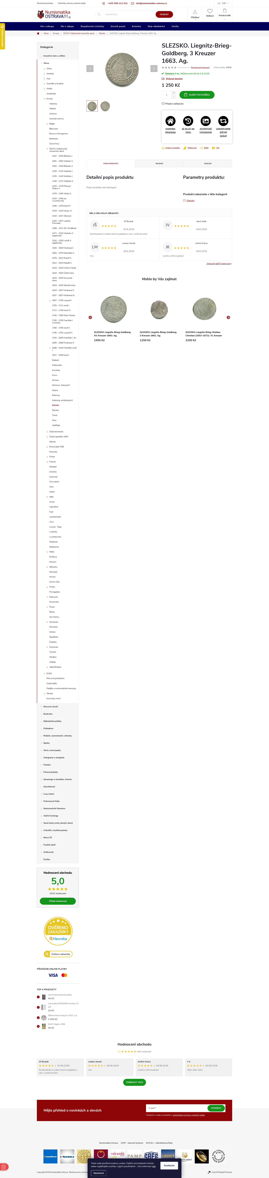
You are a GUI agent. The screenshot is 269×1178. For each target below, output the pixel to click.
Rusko (52, 607)
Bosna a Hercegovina (58, 133)
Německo (53, 567)
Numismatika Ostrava (108, 1143)
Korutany (56, 370)
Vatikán (52, 662)
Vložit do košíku (199, 94)
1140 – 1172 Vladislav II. (63, 181)
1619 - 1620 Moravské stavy (62, 279)
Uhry (54, 420)
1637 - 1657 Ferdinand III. (63, 295)
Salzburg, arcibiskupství (62, 400)
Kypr (51, 511)
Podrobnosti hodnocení (200, 67)
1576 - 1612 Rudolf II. (62, 258)
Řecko (52, 612)
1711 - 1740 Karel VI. (61, 310)
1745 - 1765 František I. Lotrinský (62, 321)
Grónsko (53, 471)
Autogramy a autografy (53, 757)
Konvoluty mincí (54, 698)
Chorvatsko (54, 481)
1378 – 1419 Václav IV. (62, 211)
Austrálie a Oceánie (55, 83)
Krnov (54, 375)
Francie (52, 461)
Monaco (52, 562)
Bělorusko (53, 128)
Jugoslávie (53, 506)
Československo (56, 431)
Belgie (52, 123)
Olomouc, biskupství (61, 385)
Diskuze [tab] (207, 163)
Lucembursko (55, 536)
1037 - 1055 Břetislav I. (62, 156)
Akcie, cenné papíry (52, 750)
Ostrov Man (54, 582)
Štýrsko (55, 410)
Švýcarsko (53, 647)
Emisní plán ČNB (56, 446)
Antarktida (51, 93)
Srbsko (52, 632)
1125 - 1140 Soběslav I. (62, 176)
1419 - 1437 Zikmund (61, 216)
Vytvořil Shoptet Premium (221, 1172)
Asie (48, 78)
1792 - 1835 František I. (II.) (64, 337)
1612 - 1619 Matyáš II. (62, 263)
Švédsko (53, 642)
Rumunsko (54, 602)
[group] (113, 317)
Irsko (51, 486)
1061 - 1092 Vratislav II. (62, 161)
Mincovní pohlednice (55, 678)
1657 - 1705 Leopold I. (62, 300)
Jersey (52, 502)
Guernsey (53, 476)
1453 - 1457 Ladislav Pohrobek (61, 222)
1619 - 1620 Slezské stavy (63, 285)
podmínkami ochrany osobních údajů (189, 1115)
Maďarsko (53, 542)
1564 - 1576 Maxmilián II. (63, 253)
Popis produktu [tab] (110, 163)
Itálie (51, 496)
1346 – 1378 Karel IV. (61, 206)
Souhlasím (169, 1165)
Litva (51, 522)
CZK (224, 3)
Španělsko (53, 637)
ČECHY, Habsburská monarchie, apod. (58, 149)
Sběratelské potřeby (52, 721)
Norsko (52, 577)
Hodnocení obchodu (134, 1044)
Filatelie (47, 765)
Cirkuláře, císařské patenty (55, 830)
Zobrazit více (134, 1082)
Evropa (50, 98)
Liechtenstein (55, 516)
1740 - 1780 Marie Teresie (63, 315)
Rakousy (56, 395)
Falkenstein (57, 365)
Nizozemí (53, 572)
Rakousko (53, 597)
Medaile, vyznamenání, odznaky (57, 735)
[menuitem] (47, 26)
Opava (55, 390)
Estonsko (53, 451)
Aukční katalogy (50, 815)
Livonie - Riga (55, 527)
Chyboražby (52, 683)
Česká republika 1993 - (59, 436)
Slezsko (55, 405)
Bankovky (47, 714)
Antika (49, 88)
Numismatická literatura (54, 808)
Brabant (55, 360)
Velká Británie (55, 667)
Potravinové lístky (51, 801)
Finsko (52, 456)
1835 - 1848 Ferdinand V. (63, 342)
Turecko (52, 652)
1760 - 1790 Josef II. (61, 327)
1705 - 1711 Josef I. (61, 305)
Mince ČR (47, 837)
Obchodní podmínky (45, 3)
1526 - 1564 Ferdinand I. (63, 248)
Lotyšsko (53, 531)
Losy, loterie (48, 794)
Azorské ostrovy (56, 118)
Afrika (49, 68)
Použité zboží (49, 845)
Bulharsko (53, 138)
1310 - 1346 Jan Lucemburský (59, 199)
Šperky (46, 743)
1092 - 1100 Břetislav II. (62, 166)
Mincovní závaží (50, 706)
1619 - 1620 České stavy (63, 273)
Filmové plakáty (50, 772)
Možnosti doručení (174, 78)
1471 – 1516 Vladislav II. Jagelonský (63, 234)
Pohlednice (48, 728)
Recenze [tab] (159, 163)
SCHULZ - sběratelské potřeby (159, 1143)
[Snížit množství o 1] (173, 97)
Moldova (53, 556)
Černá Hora (54, 143)
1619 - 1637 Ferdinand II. (63, 290)
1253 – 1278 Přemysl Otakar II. (61, 187)
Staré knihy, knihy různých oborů (58, 823)
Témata (50, 693)
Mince (46, 63)
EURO (49, 673)
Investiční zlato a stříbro (54, 56)
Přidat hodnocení (58, 901)
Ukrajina (52, 657)
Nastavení (98, 1173)
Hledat (164, 14)
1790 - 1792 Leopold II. (62, 332)
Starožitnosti (49, 786)
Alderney (53, 103)
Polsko (52, 587)
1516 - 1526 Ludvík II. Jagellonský (61, 241)
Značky (46, 859)
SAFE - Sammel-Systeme (132, 1143)
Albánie (52, 108)
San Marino (54, 617)
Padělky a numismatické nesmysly (61, 688)
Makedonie (54, 547)
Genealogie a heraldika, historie (57, 779)
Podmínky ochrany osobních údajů (71, 3)
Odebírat (216, 1108)
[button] (113, 340)
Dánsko (52, 441)
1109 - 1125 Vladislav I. (62, 171)
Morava (55, 380)
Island (52, 491)
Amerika (50, 73)
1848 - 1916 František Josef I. (64, 349)
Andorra (52, 113)
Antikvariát (48, 852)
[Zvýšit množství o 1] (173, 93)
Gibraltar (53, 466)
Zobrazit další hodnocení (219, 263)
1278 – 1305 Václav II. (61, 193)
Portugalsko (54, 592)
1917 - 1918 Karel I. (60, 355)
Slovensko (53, 622)
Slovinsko (53, 627)
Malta (51, 551)
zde (154, 1166)
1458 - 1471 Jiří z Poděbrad (64, 228)
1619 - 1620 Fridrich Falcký (64, 268)
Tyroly (54, 415)
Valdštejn (56, 425)
